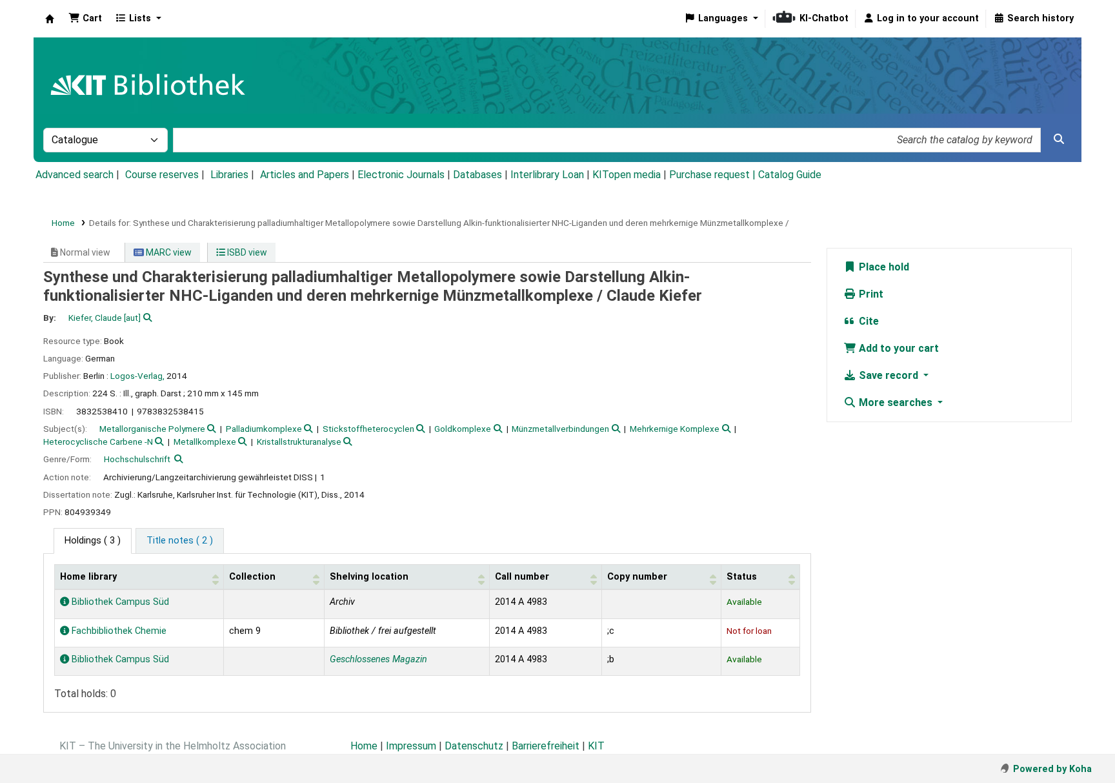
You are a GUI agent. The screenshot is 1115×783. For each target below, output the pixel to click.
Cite (867, 321)
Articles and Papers (304, 174)
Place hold (882, 267)
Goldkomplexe (462, 428)
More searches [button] (895, 402)
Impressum (411, 746)
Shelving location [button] (369, 576)
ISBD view (246, 252)
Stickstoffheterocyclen (368, 428)
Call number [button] (522, 576)
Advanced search (74, 174)
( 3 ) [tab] (93, 540)
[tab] (180, 541)
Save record (888, 375)
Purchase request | (713, 174)
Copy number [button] (637, 576)
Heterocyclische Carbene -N (98, 441)
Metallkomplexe (205, 441)
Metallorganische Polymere (152, 428)
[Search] (1059, 139)
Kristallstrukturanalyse (299, 441)
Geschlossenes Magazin (378, 659)
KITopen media (626, 174)
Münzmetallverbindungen (560, 428)
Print (869, 294)
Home (63, 223)
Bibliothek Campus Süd (119, 601)
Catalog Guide (789, 174)
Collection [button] (252, 576)
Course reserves (162, 174)
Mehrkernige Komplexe (674, 428)
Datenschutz (474, 746)
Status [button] (742, 576)
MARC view (168, 252)
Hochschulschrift (137, 459)
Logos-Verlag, (137, 376)
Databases (477, 174)
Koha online (49, 18)
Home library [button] (88, 576)
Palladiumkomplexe (264, 428)
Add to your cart (897, 348)
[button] (85, 18)
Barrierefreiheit (545, 746)
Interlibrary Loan (547, 174)
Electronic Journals (401, 174)
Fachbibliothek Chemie (117, 630)
